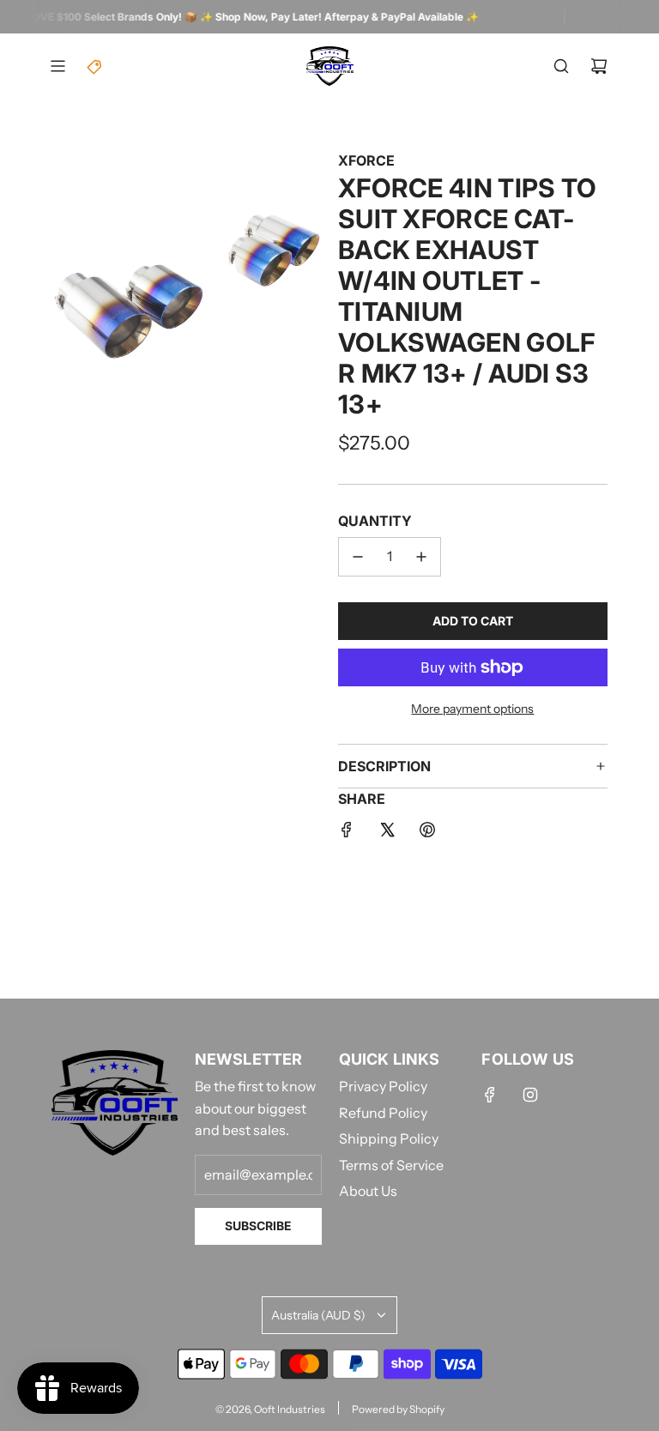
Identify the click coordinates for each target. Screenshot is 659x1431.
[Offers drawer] (95, 66)
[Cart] (599, 66)
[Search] (561, 66)
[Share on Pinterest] (427, 833)
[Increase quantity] (421, 557)
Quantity (375, 520)
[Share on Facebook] (347, 833)
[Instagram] (530, 1095)
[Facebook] (490, 1095)
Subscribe (258, 1225)
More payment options (472, 708)
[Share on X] (387, 833)
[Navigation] (57, 66)
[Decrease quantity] (358, 557)
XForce (366, 160)
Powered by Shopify (398, 1409)
